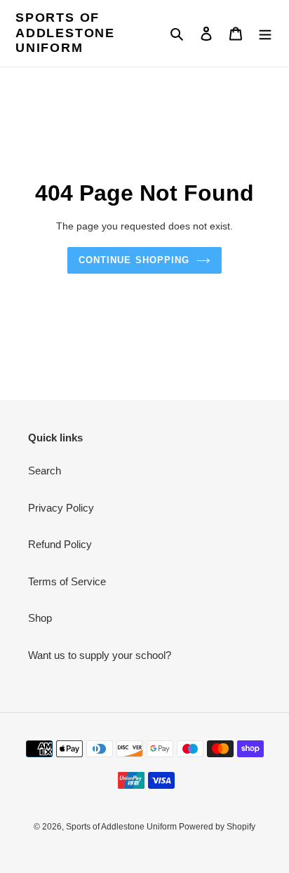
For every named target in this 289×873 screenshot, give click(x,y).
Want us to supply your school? (99, 655)
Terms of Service (67, 581)
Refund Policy (60, 544)
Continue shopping (134, 260)
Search (44, 471)
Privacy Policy (61, 508)
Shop (40, 618)
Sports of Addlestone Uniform (65, 33)
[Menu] (265, 33)
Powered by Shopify (217, 827)
